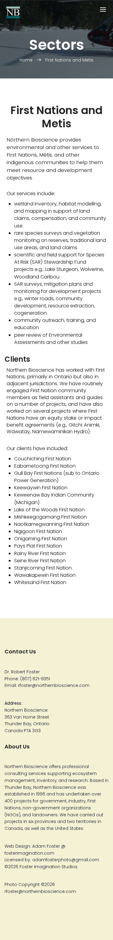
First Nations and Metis (69, 60)
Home (27, 60)
